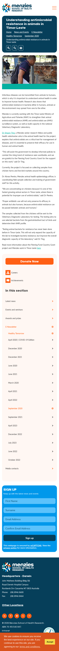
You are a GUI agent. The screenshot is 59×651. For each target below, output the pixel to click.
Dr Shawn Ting (8, 133)
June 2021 (12, 374)
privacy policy (10, 548)
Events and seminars (14, 309)
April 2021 (12, 391)
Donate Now (29, 261)
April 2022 (12, 400)
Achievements (17, 280)
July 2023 (12, 442)
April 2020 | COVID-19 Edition (21, 340)
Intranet (6, 630)
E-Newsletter (37, 32)
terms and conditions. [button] (30, 647)
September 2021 (15, 417)
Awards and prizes (13, 318)
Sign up (9, 489)
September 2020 (32, 36)
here (39, 248)
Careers (14, 272)
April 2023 (12, 425)
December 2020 (15, 348)
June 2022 (12, 451)
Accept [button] (50, 642)
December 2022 (15, 434)
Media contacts (12, 468)
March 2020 (13, 382)
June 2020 (12, 365)
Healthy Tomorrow (14, 36)
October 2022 (14, 460)
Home (8, 32)
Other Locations (12, 605)
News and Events (21, 32)
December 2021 (15, 357)
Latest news (10, 301)
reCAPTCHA (35, 545)
